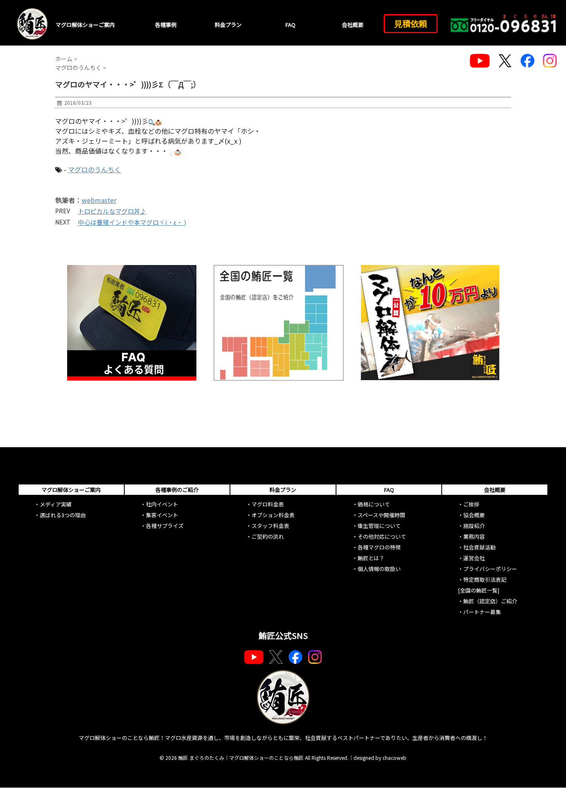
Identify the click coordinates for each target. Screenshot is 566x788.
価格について (374, 504)
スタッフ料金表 (270, 526)
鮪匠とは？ (371, 558)
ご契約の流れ (268, 536)
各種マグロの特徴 (379, 547)
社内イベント (162, 504)
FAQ (290, 25)
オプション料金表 (273, 515)
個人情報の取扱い (379, 569)
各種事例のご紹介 (176, 490)
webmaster (99, 200)
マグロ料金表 (268, 504)
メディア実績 (56, 504)
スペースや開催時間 (381, 515)
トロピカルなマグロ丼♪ (112, 211)
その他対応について (382, 536)
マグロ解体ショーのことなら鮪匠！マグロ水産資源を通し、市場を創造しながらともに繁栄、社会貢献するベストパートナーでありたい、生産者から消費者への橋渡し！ (283, 738)
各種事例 (166, 25)
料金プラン (228, 25)
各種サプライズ (165, 526)
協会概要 (474, 515)
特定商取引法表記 (484, 579)
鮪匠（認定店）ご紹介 (490, 601)
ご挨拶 (471, 504)
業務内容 (474, 536)
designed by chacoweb (379, 757)
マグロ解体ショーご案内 (85, 25)
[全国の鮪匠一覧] (478, 590)
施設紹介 (474, 526)
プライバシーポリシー (490, 569)
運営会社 (474, 558)
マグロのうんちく (94, 169)
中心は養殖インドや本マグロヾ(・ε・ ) (132, 222)
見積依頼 (410, 23)
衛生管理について (379, 526)
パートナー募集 (482, 612)
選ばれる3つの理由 (63, 515)
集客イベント (162, 515)
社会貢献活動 (479, 547)
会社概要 (352, 25)
